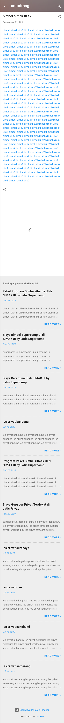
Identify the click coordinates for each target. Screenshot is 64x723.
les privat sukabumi (16, 626)
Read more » (52, 324)
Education (40, 716)
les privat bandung (16, 421)
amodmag (20, 5)
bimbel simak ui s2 (13, 30)
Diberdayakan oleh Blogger (34, 710)
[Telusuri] (59, 7)
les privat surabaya (16, 548)
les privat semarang (17, 666)
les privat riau (12, 587)
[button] (59, 17)
